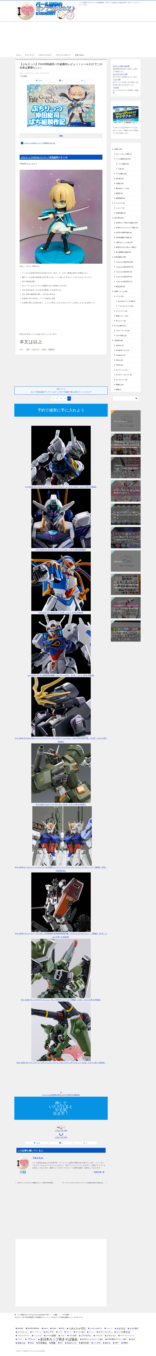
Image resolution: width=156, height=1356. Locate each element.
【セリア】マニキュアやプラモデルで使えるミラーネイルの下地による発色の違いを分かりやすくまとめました (126, 584)
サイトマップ (29, 55)
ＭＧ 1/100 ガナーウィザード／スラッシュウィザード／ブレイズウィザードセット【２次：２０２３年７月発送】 (61, 1063)
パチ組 (44, 349)
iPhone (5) (119, 360)
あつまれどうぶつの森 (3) (126, 301)
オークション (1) (121, 370)
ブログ (62, 1335)
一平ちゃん (31, 1339)
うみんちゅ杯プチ (96, 1328)
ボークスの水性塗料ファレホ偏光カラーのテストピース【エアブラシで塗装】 (126, 514)
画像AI (125, 1343)
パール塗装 (51, 1335)
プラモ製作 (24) (121, 174)
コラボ (60, 1332)
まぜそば (121, 1328)
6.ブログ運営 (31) (120, 326)
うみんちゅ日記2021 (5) (124, 272)
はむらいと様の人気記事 (121, 66)
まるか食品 (134, 1328)
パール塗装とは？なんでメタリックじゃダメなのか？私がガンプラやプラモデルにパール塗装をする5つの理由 (126, 444)
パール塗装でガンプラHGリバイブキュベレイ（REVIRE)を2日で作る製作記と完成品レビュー (126, 608)
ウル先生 (116, 87)
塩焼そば (21, 1343)
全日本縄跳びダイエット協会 (116, 1339)
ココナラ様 (116, 79)
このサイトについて (45, 55)
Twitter (54, 1328)
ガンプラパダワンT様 (120, 74)
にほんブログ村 (61, 1130)
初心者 (133, 1339)
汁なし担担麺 (96, 1342)
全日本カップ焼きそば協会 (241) (127, 223)
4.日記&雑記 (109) (120, 257)
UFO (62, 1328)
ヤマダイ (20, 1339)
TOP (33, 1315)
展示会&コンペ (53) (122, 188)
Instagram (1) (120, 355)
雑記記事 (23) (120, 286)
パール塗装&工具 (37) (123, 159)
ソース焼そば (123, 1332)
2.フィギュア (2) (119, 203)
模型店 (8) (119, 193)
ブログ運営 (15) (121, 335)
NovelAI (20, 1328)
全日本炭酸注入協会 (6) (124, 237)
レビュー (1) (120, 208)
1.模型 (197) (118, 149)
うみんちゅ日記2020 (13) (124, 267)
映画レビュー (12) (122, 316)
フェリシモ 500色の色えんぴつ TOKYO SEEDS (61, 1095)
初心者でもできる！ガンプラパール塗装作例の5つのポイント (126, 491)
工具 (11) (121, 169)
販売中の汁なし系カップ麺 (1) (126, 247)
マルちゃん (111, 1336)
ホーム (18, 55)
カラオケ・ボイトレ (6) (124, 375)
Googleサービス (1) (122, 350)
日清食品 (42, 1343)
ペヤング (99, 1335)
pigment (46, 1328)
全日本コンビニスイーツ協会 (92, 1339)
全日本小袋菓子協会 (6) (124, 232)
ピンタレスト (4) (121, 380)
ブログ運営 (73, 1335)
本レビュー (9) (121, 321)
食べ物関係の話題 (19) (123, 252)
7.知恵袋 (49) (118, 340)
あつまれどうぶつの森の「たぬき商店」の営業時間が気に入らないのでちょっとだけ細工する (126, 631)
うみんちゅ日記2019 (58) (124, 262)
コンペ (68, 1332)
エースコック (23, 1332)
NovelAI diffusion (33, 1328)
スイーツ (91, 1332)
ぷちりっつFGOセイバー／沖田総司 (39, 157)
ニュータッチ (37, 1335)
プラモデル (86, 1335)
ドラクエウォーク (23, 1335)
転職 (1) (118, 389)
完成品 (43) (120, 183)
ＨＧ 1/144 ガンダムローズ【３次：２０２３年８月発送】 (61, 612)
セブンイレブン (105, 1332)
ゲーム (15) (120, 296)
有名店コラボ (71, 1343)
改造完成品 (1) (121, 213)
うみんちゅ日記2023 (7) (124, 281)
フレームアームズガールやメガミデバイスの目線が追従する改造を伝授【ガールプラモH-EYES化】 (84, 1183)
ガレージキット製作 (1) (124, 154)
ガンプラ (50, 1332)
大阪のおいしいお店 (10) (124, 242)
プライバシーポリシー (63, 55)
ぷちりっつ (35, 349)
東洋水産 (85, 1343)
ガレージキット (36, 1332)
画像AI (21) (120, 384)
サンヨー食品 (80, 1332)
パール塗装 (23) (123, 164)
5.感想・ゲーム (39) (120, 291)
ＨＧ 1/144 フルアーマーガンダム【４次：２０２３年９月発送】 (61, 804)
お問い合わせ (79, 55)
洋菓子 (117, 1343)
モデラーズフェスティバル (127, 1335)
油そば (107, 1343)
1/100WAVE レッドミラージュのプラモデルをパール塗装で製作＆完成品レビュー (126, 468)
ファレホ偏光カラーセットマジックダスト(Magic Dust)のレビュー (126, 538)
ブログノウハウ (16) (123, 330)
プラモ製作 (24, 76)
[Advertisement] (78, 37)
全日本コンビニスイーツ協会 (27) (127, 227)
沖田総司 (51, 349)
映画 (61, 1342)
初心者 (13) (120, 178)
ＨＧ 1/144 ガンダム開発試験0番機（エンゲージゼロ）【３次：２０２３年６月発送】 (61, 675)
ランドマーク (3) (121, 311)
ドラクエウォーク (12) (125, 306)
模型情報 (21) (120, 198)
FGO (28, 349)
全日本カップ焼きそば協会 (59, 1339)
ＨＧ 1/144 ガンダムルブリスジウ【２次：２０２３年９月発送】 (61, 550)
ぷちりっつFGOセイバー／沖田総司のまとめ (39, 143)
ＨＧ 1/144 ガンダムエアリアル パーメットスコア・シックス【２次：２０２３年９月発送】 (61, 487)
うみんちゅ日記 (77, 1328)
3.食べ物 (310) (119, 218)
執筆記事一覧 (99, 1172)
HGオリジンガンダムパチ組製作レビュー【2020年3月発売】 (36, 1183)
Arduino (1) (120, 345)
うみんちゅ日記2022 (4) (124, 276)
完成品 (32, 1343)
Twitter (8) (119, 365)
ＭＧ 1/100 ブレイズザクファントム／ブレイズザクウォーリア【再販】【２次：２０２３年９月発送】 (61, 1000)
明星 (53, 1343)
